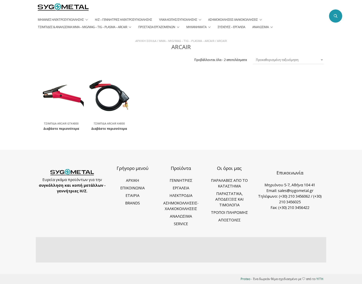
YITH (319, 279)
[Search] (335, 16)
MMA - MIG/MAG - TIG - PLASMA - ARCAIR (186, 41)
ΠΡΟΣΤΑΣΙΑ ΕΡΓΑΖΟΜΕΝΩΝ (156, 27)
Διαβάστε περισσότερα (61, 129)
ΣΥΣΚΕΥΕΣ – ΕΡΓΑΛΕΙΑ (231, 27)
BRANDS (132, 203)
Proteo (245, 279)
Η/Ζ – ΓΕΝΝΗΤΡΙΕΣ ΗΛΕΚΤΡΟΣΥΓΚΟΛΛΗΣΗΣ (123, 20)
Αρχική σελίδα (145, 41)
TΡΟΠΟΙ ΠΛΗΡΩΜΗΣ (229, 212)
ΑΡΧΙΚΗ (132, 180)
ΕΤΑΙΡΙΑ (133, 195)
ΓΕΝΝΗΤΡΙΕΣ (181, 180)
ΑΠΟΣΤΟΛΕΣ (229, 220)
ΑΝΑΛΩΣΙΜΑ (260, 27)
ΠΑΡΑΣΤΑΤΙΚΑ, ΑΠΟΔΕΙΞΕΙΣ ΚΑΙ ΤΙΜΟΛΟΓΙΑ (229, 199)
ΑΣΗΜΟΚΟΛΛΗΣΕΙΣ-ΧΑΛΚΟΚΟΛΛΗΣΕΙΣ (233, 20)
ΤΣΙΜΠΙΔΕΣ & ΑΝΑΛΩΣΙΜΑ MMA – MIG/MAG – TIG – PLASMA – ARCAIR (82, 27)
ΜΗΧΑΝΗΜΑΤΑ (196, 27)
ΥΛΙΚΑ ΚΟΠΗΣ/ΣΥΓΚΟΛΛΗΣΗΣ (178, 20)
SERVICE (181, 223)
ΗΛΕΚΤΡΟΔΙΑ (181, 195)
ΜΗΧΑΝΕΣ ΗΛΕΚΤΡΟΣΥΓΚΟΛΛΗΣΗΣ (61, 20)
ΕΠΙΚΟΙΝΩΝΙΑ (132, 187)
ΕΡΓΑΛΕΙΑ (181, 187)
